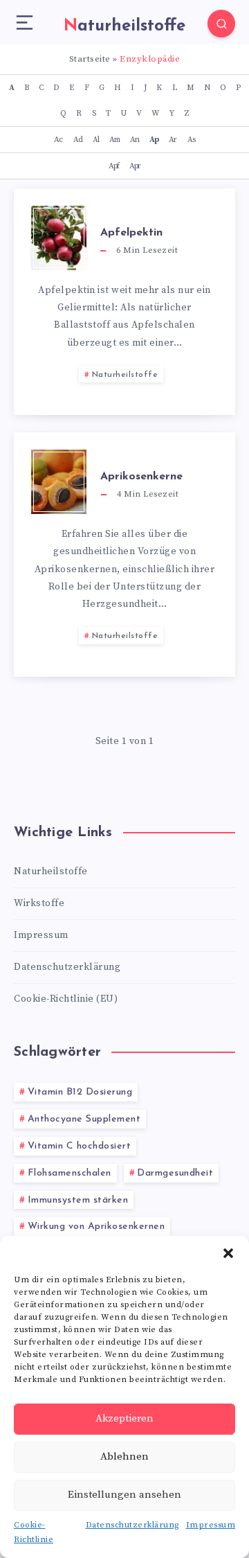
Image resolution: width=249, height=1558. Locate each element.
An (134, 139)
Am (114, 139)
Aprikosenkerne (141, 476)
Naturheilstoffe (125, 375)
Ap (153, 139)
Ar (172, 139)
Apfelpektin (131, 232)
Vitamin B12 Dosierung (80, 1092)
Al (96, 139)
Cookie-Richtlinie (33, 1533)
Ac (58, 139)
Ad (77, 139)
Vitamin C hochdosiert (79, 1146)
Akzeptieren (124, 1418)
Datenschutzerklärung (132, 1525)
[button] (228, 1253)
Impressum (211, 1525)
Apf (114, 166)
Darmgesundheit (175, 1173)
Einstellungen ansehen (124, 1494)
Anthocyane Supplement (84, 1119)
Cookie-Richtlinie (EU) (66, 999)
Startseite (90, 58)
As (191, 139)
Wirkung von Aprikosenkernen (96, 1226)
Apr (134, 166)
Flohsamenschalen (69, 1173)
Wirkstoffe (39, 903)
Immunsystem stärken (78, 1200)
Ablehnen (124, 1456)
